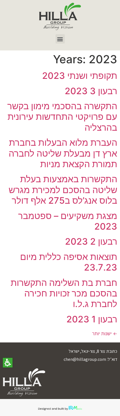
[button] (8, 363)
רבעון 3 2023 (91, 91)
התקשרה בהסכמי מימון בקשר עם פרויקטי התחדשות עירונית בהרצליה (62, 117)
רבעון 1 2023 (91, 319)
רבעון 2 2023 (91, 241)
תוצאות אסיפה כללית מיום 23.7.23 (68, 262)
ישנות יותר (104, 333)
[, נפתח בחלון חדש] (60, 16)
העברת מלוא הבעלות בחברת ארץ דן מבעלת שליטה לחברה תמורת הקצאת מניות (63, 153)
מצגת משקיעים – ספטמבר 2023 (67, 221)
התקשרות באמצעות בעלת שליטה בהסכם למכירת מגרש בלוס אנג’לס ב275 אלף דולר (63, 190)
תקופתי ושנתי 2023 (79, 75)
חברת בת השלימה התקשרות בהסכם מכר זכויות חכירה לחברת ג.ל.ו (64, 293)
